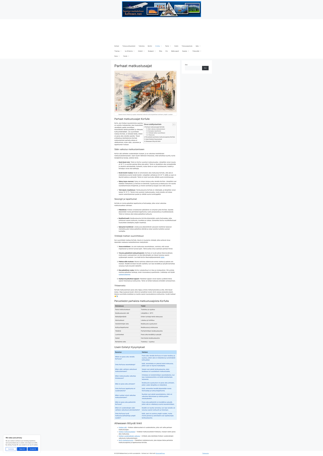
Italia (197, 46)
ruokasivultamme (124, 274)
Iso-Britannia (129, 51)
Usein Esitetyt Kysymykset (154, 139)
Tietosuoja (205, 453)
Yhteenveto (151, 135)
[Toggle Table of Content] (173, 124)
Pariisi (167, 46)
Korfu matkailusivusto (126, 440)
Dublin (176, 46)
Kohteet (116, 46)
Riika (160, 51)
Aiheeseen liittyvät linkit (153, 141)
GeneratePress (160, 453)
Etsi (186, 65)
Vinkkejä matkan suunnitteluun (156, 133)
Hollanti (140, 51)
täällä (162, 257)
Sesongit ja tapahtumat (154, 131)
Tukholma (141, 46)
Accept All (33, 449)
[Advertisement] (161, 31)
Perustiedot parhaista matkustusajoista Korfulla (160, 137)
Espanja (184, 51)
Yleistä (125, 56)
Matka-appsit (175, 51)
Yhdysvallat (195, 51)
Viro (166, 51)
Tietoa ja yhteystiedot (128, 46)
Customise (11, 449)
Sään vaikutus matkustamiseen (156, 129)
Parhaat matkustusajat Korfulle (154, 127)
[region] (21, 444)
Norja (116, 56)
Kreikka (157, 46)
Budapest (151, 51)
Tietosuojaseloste (187, 46)
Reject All (22, 449)
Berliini (150, 46)
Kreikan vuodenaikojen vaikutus (129, 436)
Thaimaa (116, 51)
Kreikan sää (123, 427)
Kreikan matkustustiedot (127, 432)
